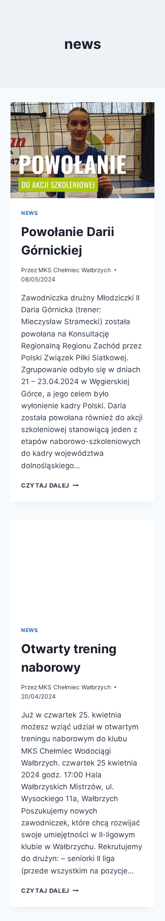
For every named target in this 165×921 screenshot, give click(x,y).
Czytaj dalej (50, 485)
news (29, 213)
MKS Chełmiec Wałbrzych (74, 270)
